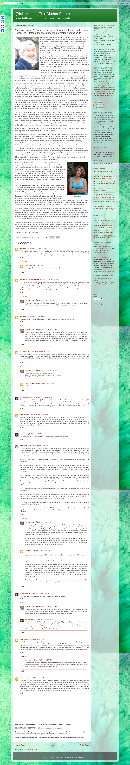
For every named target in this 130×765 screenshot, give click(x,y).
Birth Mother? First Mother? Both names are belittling (104, 189)
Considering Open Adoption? (102, 225)
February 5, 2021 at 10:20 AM (42, 397)
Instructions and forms (100, 246)
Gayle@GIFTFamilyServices (29, 279)
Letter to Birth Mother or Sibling (103, 228)
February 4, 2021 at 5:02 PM (36, 316)
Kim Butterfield (25, 351)
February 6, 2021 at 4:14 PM (47, 606)
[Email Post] (46, 237)
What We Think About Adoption (103, 235)
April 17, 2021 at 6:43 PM (36, 639)
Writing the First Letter (100, 230)
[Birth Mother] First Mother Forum (43, 14)
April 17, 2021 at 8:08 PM (36, 678)
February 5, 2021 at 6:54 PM (39, 414)
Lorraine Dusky (30, 300)
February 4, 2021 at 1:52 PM (49, 279)
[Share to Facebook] (57, 237)
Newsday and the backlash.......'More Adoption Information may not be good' (102, 176)
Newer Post (20, 745)
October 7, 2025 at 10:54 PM (43, 660)
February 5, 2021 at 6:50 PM (44, 383)
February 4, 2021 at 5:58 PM (47, 370)
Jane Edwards (30, 383)
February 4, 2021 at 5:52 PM (40, 351)
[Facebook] (2, 18)
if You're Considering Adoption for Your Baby (103, 284)
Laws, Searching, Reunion (101, 220)
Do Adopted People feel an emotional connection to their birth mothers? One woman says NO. (104, 196)
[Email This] (50, 237)
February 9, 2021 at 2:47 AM (41, 550)
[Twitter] (2, 22)
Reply (21, 257)
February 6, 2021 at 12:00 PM (38, 445)
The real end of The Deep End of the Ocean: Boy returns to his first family (104, 183)
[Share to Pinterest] (59, 237)
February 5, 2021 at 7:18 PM (32, 434)
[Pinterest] (2, 27)
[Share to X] (54, 237)
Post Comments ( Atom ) (31, 749)
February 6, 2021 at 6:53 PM (45, 619)
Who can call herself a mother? (103, 171)
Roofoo (69, 757)
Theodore (28, 550)
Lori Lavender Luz (26, 397)
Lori (21, 434)
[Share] (2, 31)
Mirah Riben (24, 445)
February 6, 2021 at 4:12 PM (47, 522)
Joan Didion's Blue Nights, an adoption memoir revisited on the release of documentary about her (104, 208)
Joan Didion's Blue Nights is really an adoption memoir (104, 202)
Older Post (84, 745)
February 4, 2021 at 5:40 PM (47, 329)
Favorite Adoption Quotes (101, 237)
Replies (24, 261)
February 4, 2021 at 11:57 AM (36, 248)
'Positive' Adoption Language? (103, 232)
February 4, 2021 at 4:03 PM (47, 300)
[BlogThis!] (52, 237)
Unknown (23, 248)
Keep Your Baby (98, 223)
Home (52, 745)
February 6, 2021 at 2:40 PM (40, 593)
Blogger (82, 757)
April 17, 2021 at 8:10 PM (41, 265)
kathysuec (28, 265)
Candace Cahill (25, 593)
